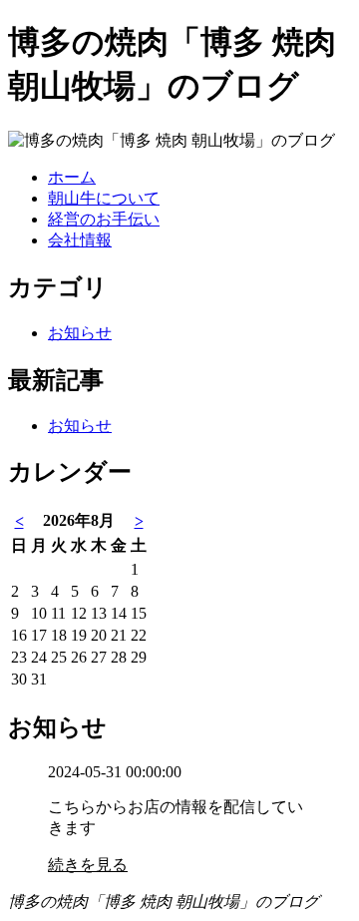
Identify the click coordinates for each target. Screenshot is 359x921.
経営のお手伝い (104, 219)
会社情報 (80, 239)
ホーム (72, 177)
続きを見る (88, 864)
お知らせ (80, 332)
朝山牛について (104, 198)
